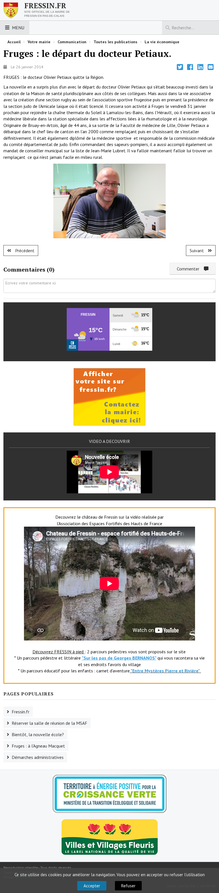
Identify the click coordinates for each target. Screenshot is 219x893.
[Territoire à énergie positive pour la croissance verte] (109, 794)
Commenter (190, 269)
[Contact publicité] (109, 396)
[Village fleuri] (110, 836)
